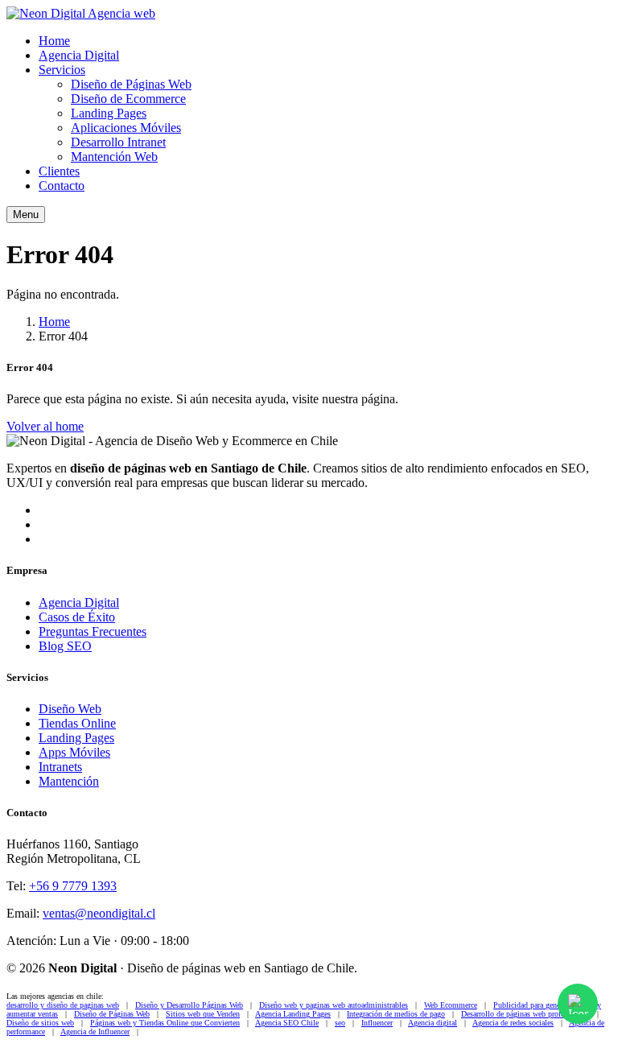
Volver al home (45, 426)
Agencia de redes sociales (513, 1022)
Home (54, 40)
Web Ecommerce (450, 1005)
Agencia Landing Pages (293, 1013)
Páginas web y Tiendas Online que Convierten (165, 1022)
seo (340, 1022)
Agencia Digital (79, 55)
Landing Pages (108, 113)
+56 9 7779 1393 (73, 886)
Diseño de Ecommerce (128, 98)
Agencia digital (432, 1022)
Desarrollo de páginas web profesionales (525, 1013)
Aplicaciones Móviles (126, 127)
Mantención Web (114, 156)
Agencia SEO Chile (287, 1022)
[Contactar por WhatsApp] (578, 1004)
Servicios (62, 69)
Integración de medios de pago (396, 1013)
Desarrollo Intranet (118, 142)
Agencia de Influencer (95, 1031)
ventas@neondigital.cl (99, 913)
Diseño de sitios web (40, 1022)
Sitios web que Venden (203, 1013)
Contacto (61, 185)
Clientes (59, 171)
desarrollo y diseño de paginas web (62, 1005)
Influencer (377, 1022)
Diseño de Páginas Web (131, 84)
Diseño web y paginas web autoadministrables (333, 1005)
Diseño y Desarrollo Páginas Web (189, 1005)
